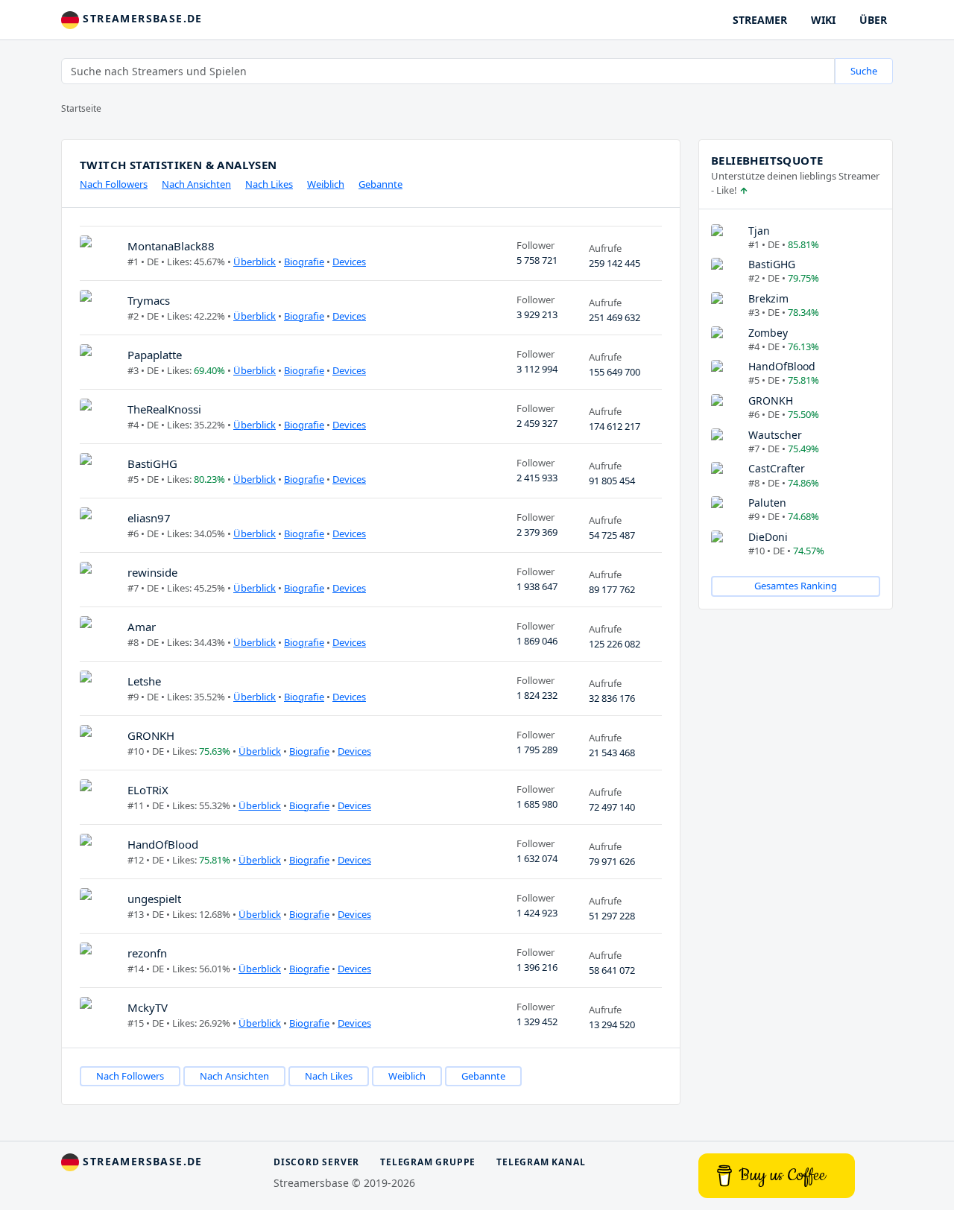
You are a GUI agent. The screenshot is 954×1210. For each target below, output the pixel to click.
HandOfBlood (162, 844)
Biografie (304, 261)
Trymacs (148, 300)
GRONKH (150, 735)
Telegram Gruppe (428, 1162)
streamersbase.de (141, 18)
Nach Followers (114, 184)
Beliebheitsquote (767, 160)
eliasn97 (149, 517)
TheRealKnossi (164, 409)
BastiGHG (152, 463)
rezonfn (147, 952)
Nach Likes (269, 184)
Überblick (254, 261)
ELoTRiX (147, 789)
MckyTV (147, 1007)
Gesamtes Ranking (795, 585)
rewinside (152, 572)
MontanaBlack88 (171, 245)
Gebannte (380, 184)
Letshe (144, 681)
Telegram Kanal (540, 1162)
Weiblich (325, 184)
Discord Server (316, 1162)
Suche (863, 70)
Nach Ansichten (196, 184)
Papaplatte (154, 354)
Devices (349, 261)
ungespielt (154, 898)
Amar (141, 626)
